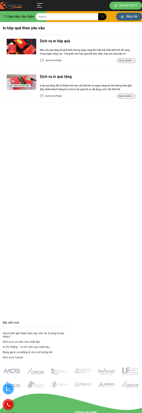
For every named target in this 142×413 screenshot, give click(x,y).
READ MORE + (126, 60)
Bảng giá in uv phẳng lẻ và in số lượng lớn (28, 352)
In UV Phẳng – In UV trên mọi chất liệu (26, 347)
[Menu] (40, 6)
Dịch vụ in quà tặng (56, 77)
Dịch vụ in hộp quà (55, 41)
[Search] (102, 16)
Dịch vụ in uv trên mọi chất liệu (21, 341)
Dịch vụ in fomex (13, 357)
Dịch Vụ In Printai (53, 60)
